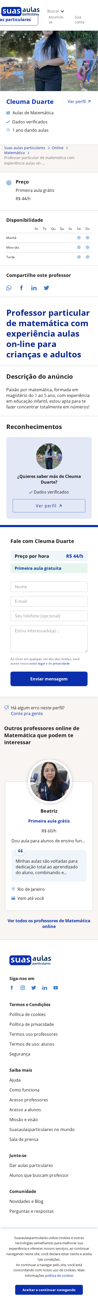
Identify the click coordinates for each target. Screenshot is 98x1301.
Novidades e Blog (26, 1201)
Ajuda (15, 1080)
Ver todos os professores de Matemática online (49, 923)
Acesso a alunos (25, 1110)
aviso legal (37, 663)
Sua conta (79, 19)
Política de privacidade (31, 1024)
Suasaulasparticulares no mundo (42, 1129)
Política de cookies (27, 1014)
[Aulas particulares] (20, 17)
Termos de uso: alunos (31, 1044)
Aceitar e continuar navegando (49, 1289)
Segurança (19, 1054)
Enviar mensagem (49, 679)
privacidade (61, 663)
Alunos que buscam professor (39, 1175)
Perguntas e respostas (31, 1211)
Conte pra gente (27, 713)
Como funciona (24, 1090)
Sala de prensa (23, 1139)
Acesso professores (28, 1100)
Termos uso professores (33, 1034)
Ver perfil (46, 506)
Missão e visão (23, 1119)
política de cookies (59, 1275)
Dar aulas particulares (31, 1165)
